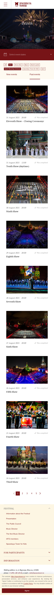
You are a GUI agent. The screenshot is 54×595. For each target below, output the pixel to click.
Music (26, 65)
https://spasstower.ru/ (18, 576)
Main (10, 65)
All (5, 65)
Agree (27, 591)
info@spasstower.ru (37, 573)
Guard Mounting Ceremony (12, 69)
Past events (35, 74)
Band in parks (35, 65)
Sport (43, 69)
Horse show (18, 65)
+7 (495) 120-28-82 (15, 573)
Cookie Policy (28, 583)
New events (11, 74)
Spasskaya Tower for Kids (31, 69)
